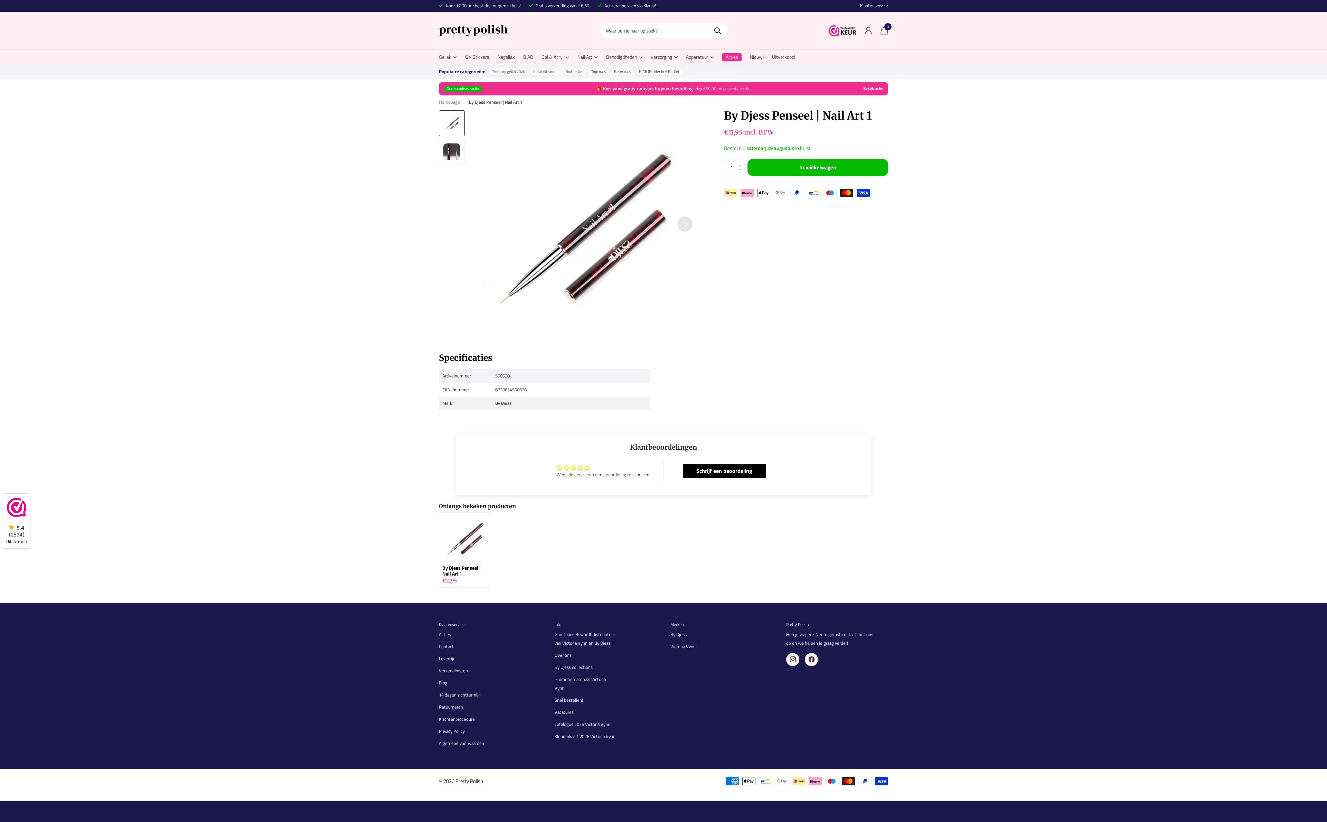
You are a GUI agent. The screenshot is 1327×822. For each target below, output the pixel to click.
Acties (445, 634)
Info (558, 624)
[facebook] (811, 659)
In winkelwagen (817, 167)
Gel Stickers (477, 56)
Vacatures (564, 712)
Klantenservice (874, 5)
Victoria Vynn (683, 646)
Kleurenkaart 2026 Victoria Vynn (585, 736)
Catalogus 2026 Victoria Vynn (582, 724)
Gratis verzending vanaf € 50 (562, 5)
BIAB (528, 56)
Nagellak (506, 56)
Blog (443, 682)
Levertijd (447, 658)
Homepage (449, 102)
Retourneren (451, 706)
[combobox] (663, 30)
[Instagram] (792, 659)
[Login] (868, 30)
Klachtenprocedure (457, 719)
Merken (677, 624)
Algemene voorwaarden (461, 743)
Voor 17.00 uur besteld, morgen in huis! (483, 5)
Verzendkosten (453, 670)
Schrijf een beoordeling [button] (724, 471)
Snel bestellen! (569, 700)
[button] (742, 162)
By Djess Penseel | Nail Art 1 (461, 571)
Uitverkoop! (783, 56)
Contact (446, 646)
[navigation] (452, 123)
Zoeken (717, 30)
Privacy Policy (452, 731)
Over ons (563, 655)
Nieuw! (757, 56)
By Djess (678, 634)
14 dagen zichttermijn (460, 694)
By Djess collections (574, 667)
